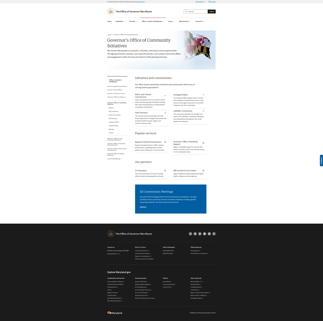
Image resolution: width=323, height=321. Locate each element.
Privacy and (168, 284)
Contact (111, 133)
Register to (112, 292)
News (170, 21)
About (167, 253)
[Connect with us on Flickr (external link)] (204, 233)
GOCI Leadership (113, 111)
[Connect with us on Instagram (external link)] (190, 233)
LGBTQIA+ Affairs (114, 125)
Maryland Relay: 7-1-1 (113, 254)
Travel (194, 290)
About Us (111, 108)
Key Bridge (196, 298)
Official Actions (184, 21)
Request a (142, 256)
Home (109, 21)
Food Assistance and (114, 284)
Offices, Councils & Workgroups (152, 21)
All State (140, 287)
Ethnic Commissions (115, 115)
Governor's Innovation (115, 93)
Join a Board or (199, 253)
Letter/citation (142, 253)
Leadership (119, 21)
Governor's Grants (114, 90)
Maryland (195, 284)
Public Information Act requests (144, 259)
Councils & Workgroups (114, 159)
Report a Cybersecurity (200, 292)
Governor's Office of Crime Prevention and (114, 139)
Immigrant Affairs (114, 122)
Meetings (111, 129)
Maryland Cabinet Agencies (143, 284)
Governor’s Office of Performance (117, 149)
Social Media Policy (168, 250)
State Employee (142, 290)
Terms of (166, 287)
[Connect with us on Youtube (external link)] (195, 233)
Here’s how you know (139, 2)
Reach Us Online (140, 247)
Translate (213, 2)
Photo (195, 250)
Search (211, 11)
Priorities (132, 21)
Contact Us (199, 21)
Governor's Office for (115, 97)
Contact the (141, 250)
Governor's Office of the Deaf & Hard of (116, 144)
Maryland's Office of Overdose (115, 154)
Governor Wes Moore (141, 281)
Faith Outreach (113, 118)
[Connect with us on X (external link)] (214, 233)
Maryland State (141, 295)
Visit (111, 295)
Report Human (198, 295)
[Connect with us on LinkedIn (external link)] (209, 233)
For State (141, 292)
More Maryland (114, 298)
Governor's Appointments (116, 86)
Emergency (196, 287)
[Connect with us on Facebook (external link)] (200, 233)
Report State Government (144, 298)
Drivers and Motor (115, 281)
